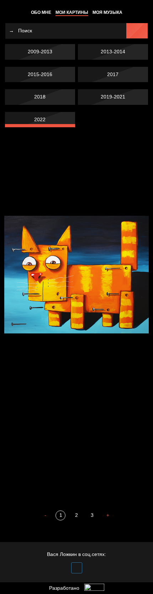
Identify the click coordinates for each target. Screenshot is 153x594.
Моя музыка (107, 12)
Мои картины (72, 12)
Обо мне (41, 12)
